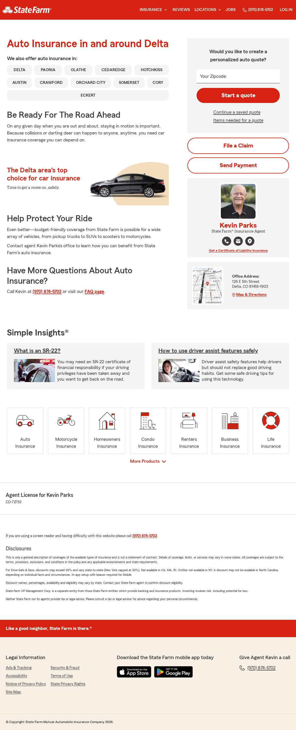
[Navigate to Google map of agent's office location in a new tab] (249, 241)
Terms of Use (62, 676)
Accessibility (16, 676)
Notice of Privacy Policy (26, 684)
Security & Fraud (65, 668)
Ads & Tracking (19, 668)
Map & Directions (251, 295)
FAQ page (94, 291)
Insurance (151, 10)
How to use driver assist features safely (208, 351)
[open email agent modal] (238, 242)
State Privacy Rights (68, 684)
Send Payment (238, 165)
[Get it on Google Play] (173, 672)
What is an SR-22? (37, 351)
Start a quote (238, 95)
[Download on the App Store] (134, 672)
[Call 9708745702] (226, 241)
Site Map (13, 692)
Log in (286, 10)
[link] (27, 10)
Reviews (181, 10)
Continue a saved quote (236, 112)
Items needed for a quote (238, 120)
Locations (205, 10)
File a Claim (238, 146)
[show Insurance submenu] (164, 10)
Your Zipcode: (213, 76)
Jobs (230, 10)
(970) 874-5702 (260, 10)
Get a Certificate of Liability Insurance (238, 250)
